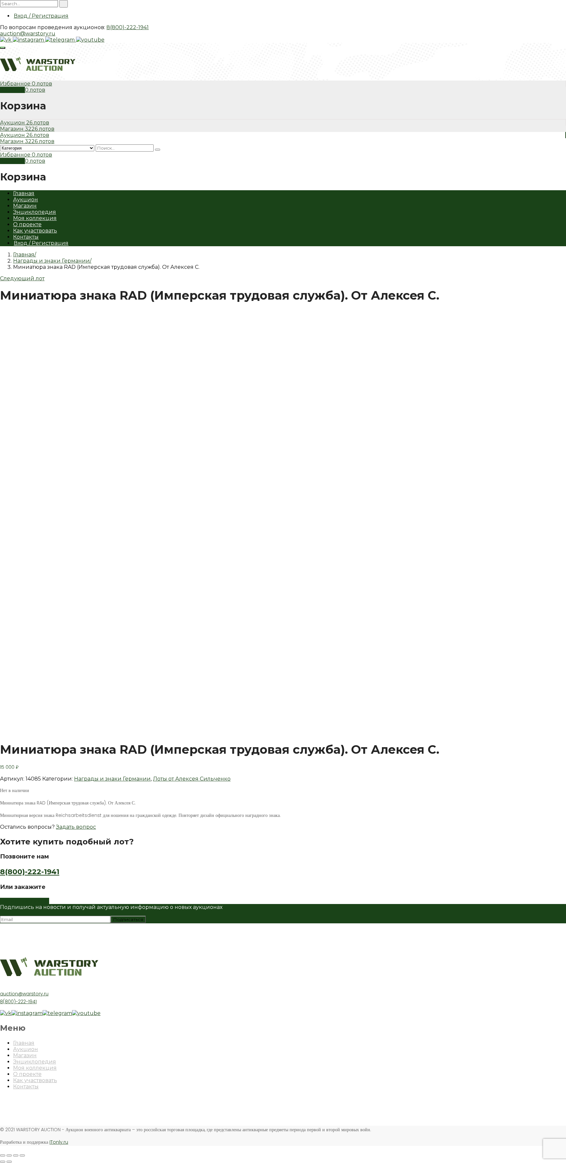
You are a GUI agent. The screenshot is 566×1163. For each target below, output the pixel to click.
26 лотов (37, 123)
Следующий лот (22, 278)
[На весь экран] (15, 1155)
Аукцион (13, 123)
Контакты (26, 237)
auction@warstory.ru (27, 33)
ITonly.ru (58, 1142)
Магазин (12, 129)
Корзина (12, 90)
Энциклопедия (34, 212)
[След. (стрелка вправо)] (9, 1162)
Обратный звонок (24, 901)
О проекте (27, 224)
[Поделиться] (9, 1155)
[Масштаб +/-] (22, 1155)
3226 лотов (39, 129)
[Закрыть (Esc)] (2, 1155)
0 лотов (42, 84)
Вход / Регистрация (41, 16)
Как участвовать (35, 231)
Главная (23, 193)
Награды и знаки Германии (51, 261)
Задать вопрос (76, 827)
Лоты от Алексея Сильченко (192, 779)
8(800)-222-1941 (127, 27)
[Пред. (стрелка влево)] (2, 1162)
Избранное (16, 84)
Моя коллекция (35, 218)
